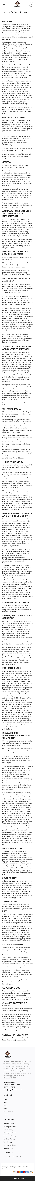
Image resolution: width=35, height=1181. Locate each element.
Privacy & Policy (9, 1148)
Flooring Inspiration (10, 1127)
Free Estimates (8, 1112)
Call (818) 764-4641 (17, 1179)
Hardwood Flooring (10, 1136)
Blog (5, 1106)
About (5, 1103)
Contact (6, 1115)
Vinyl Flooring (8, 1142)
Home (5, 1100)
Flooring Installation (10, 1133)
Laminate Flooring (9, 1139)
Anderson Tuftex (9, 1124)
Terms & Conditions (10, 1145)
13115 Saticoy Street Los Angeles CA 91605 (12, 1083)
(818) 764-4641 (9, 1087)
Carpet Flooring (8, 1130)
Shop (5, 1109)
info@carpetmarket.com (20, 1040)
